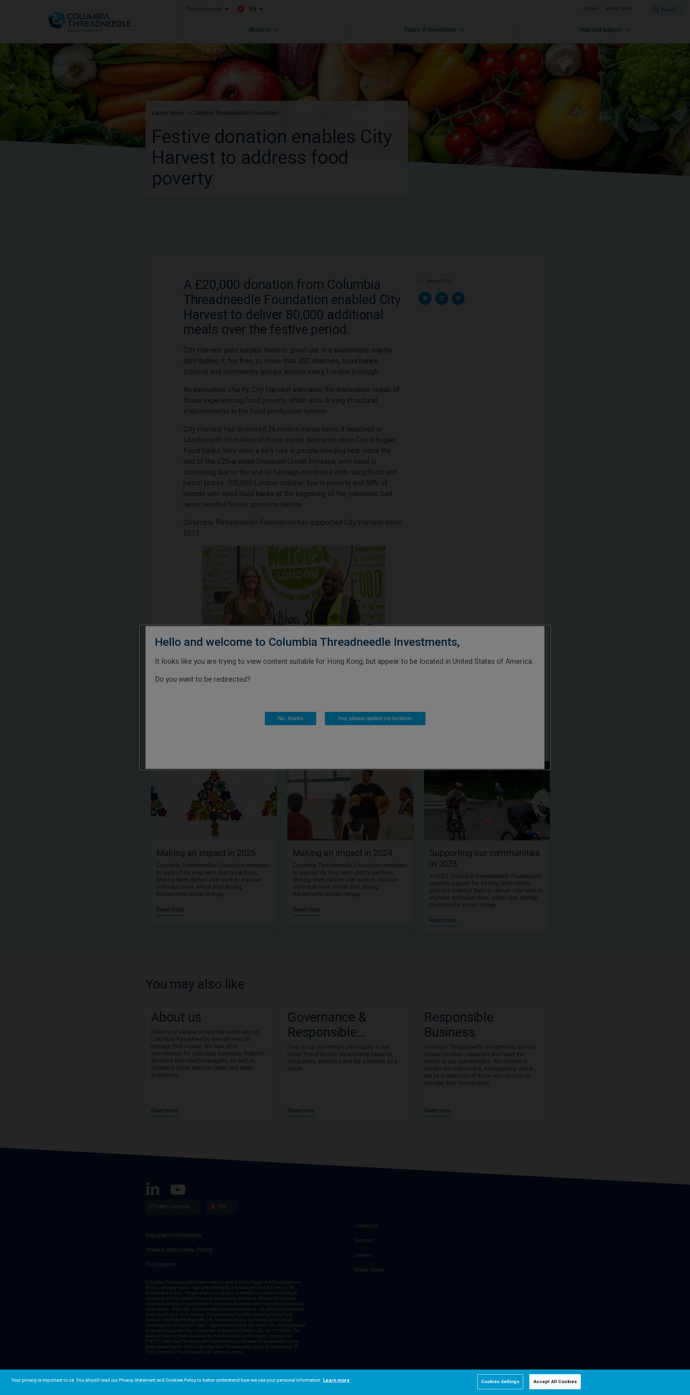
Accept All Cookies (555, 1381)
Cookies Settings (500, 1381)
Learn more (336, 1380)
